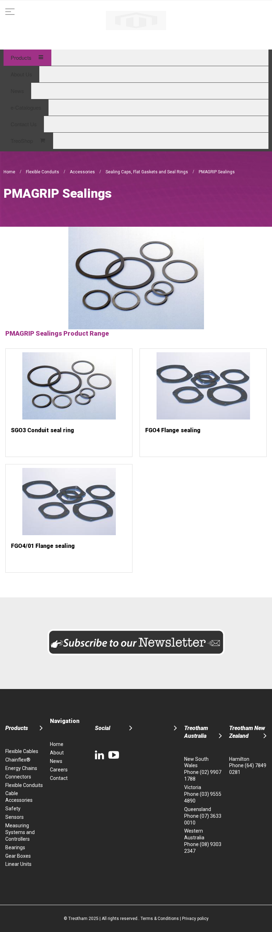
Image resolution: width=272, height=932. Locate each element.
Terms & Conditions (160, 918)
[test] (136, 20)
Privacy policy (195, 918)
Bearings (15, 847)
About (57, 753)
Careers (59, 769)
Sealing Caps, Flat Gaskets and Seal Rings (147, 171)
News (56, 761)
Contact (59, 778)
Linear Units (18, 864)
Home (10, 171)
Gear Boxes (18, 856)
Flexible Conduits (43, 171)
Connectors (18, 777)
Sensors (14, 817)
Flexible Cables (21, 751)
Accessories (83, 171)
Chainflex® (17, 760)
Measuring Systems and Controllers (20, 832)
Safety (13, 808)
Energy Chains (21, 768)
